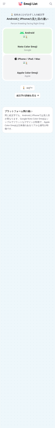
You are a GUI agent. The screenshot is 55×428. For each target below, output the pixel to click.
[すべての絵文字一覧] (50, 3)
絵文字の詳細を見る (26, 95)
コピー (27, 87)
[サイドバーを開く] (4, 4)
